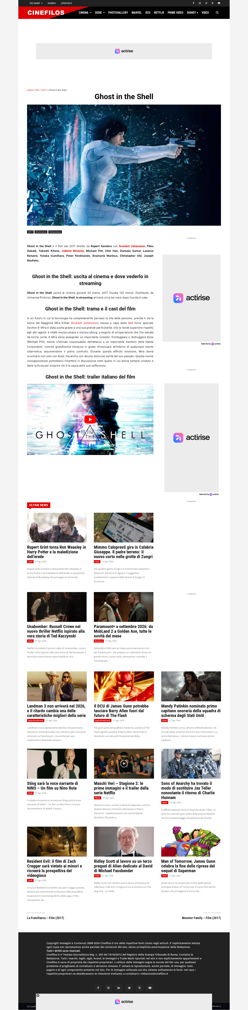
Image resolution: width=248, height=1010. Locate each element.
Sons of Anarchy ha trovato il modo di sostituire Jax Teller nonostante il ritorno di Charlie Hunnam (188, 790)
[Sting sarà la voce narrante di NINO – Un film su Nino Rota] (57, 764)
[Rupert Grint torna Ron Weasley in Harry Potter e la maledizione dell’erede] (57, 527)
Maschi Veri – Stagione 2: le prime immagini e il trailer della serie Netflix (121, 788)
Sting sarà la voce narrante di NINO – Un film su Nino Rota (52, 786)
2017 (44, 90)
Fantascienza (55, 232)
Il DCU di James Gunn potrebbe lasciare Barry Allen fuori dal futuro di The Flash (121, 711)
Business (99, 641)
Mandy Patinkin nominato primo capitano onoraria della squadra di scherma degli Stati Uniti (191, 711)
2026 (30, 561)
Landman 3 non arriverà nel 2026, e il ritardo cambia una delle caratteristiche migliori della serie (56, 711)
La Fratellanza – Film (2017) (45, 918)
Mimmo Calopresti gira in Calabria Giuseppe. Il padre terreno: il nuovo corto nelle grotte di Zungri (123, 552)
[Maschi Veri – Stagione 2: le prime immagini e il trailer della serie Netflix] (124, 764)
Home (30, 90)
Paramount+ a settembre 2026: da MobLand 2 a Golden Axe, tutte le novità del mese (123, 631)
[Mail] (129, 987)
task (130, 323)
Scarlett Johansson (132, 246)
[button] (217, 13)
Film (37, 90)
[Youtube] (219, 3)
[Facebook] (194, 3)
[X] (212, 3)
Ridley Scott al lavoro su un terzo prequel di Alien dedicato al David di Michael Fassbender (123, 866)
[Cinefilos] (48, 13)
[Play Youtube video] (90, 419)
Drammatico (41, 232)
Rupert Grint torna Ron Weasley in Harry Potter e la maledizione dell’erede (56, 552)
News (97, 797)
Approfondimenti (35, 720)
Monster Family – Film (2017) (201, 918)
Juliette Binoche (73, 251)
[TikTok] (206, 3)
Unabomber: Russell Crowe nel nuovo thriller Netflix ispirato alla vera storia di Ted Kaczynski (56, 631)
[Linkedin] (118, 987)
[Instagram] (200, 3)
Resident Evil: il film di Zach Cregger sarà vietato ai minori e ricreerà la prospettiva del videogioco (54, 868)
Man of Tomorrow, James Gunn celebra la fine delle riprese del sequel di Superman (188, 866)
